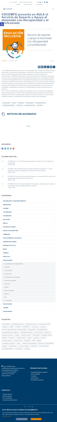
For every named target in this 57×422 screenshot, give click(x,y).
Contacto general (7, 394)
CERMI (11, 327)
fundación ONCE (21, 338)
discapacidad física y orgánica (10, 332)
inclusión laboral (7, 340)
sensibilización (13, 346)
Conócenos (26, 11)
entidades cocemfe (46, 335)
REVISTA (6, 294)
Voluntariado (8, 300)
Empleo (5, 223)
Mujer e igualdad (9, 290)
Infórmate (34, 11)
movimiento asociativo (8, 343)
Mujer (5, 249)
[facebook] (2, 149)
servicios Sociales (23, 346)
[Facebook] (38, 2)
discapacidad (30, 102)
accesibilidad (6, 102)
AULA (14, 102)
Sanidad (4, 346)
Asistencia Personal (31, 324)
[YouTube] (47, 2)
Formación (6, 234)
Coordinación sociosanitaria (12, 277)
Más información (6, 416)
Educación (6, 219)
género (30, 338)
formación (11, 338)
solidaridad (34, 346)
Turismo (5, 307)
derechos (43, 327)
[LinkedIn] (40, 2)
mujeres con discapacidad (29, 343)
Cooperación (7, 212)
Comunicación (8, 270)
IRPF (34, 340)
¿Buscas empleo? (28, 4)
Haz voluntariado (7, 398)
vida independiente (7, 349)
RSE (5, 297)
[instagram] (11, 149)
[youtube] (13, 149)
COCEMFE (4, 61)
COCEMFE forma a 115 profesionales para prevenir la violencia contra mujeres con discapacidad (31, 162)
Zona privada (39, 4)
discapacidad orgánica (8, 105)
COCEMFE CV (26, 327)
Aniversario (7, 204)
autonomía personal (44, 324)
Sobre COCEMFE (35, 374)
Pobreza (6, 252)
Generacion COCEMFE (10, 241)
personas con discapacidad (45, 343)
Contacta (18, 4)
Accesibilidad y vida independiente (14, 201)
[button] (2, 24)
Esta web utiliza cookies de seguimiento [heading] (20, 410)
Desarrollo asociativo (10, 280)
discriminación (39, 332)
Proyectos (6, 256)
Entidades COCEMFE (9, 227)
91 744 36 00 (14, 2)
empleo (17, 335)
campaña (4, 327)
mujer (18, 343)
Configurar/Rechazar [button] (21, 419)
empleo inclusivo (26, 335)
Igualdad (36, 338)
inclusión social (18, 340)
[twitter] (8, 149)
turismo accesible (43, 346)
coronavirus (7, 215)
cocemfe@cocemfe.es (26, 2)
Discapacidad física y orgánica (39, 372)
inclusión (40, 105)
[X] (42, 2)
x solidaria (27, 349)
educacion (19, 105)
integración (27, 340)
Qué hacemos (43, 11)
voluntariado (18, 349)
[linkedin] (5, 149)
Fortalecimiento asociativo (12, 238)
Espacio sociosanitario (10, 230)
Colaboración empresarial (10, 400)
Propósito (34, 376)
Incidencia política (9, 245)
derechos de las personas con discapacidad (14, 329)
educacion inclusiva (30, 105)
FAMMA (4, 338)
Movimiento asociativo (37, 380)
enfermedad (36, 335)
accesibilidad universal (17, 324)
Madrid (39, 340)
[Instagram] (45, 2)
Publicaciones (7, 260)
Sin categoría (7, 304)
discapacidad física (40, 102)
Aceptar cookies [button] (36, 419)
